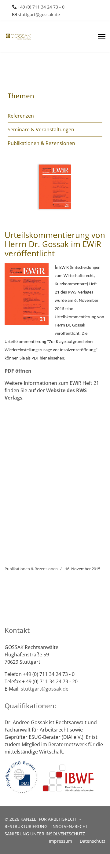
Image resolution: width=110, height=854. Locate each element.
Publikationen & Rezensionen (41, 143)
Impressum (60, 841)
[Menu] (101, 36)
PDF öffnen (18, 370)
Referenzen (21, 115)
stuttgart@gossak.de (39, 14)
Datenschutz (92, 841)
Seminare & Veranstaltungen (41, 129)
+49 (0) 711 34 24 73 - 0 (41, 7)
